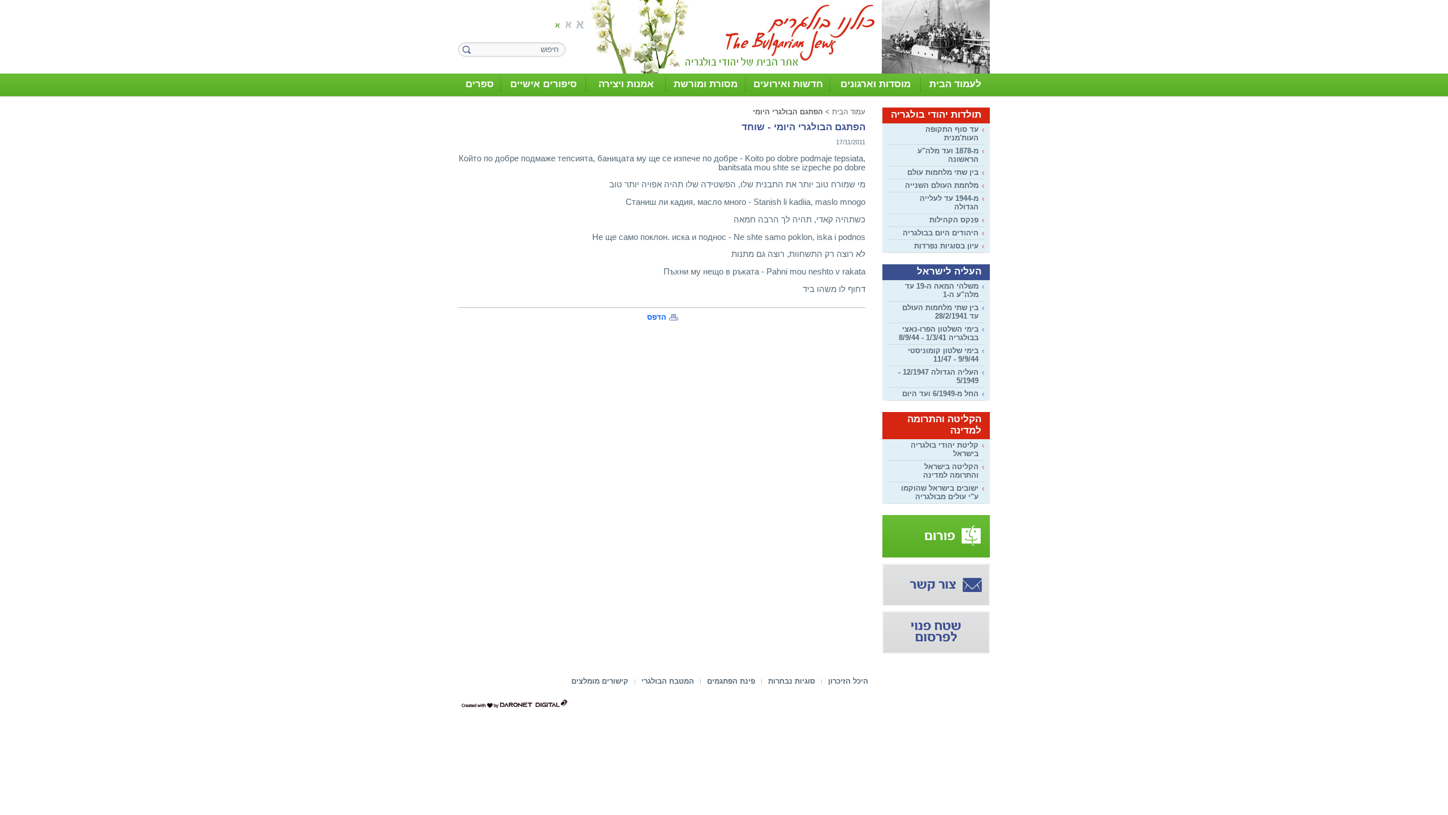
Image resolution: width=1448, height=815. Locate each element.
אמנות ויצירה (626, 84)
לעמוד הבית (955, 84)
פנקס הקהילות (954, 220)
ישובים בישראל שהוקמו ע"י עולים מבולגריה (940, 492)
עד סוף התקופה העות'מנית (952, 133)
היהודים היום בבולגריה (941, 233)
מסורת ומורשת (706, 84)
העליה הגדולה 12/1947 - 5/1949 (938, 376)
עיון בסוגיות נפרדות (946, 246)
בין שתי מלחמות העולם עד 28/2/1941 (940, 311)
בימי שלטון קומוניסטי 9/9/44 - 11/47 (943, 354)
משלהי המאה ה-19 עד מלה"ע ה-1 (942, 290)
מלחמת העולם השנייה (942, 185)
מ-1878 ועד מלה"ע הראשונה (948, 155)
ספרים (480, 84)
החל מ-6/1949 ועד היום (940, 393)
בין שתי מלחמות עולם (943, 172)
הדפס (656, 317)
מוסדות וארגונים (876, 84)
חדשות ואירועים (788, 84)
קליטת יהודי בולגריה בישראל (945, 449)
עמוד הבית (848, 112)
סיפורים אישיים (543, 84)
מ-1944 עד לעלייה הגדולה (949, 202)
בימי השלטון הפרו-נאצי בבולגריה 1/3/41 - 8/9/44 (939, 333)
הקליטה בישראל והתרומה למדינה (951, 470)
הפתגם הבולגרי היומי (788, 112)
